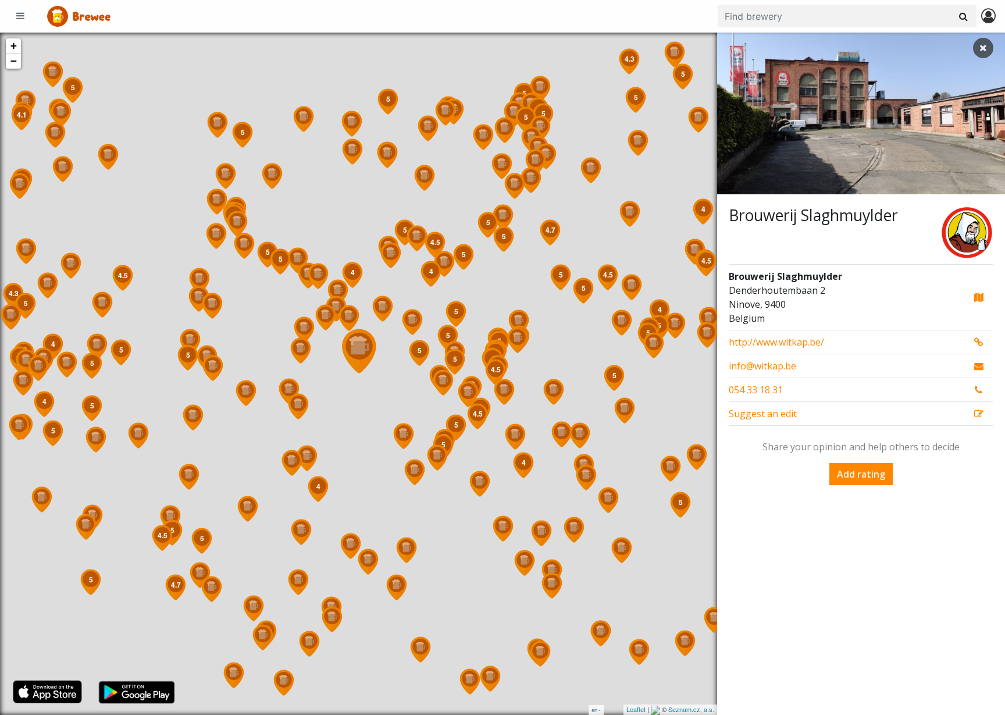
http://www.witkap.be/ (776, 342)
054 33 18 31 (756, 389)
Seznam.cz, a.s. (691, 709)
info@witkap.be (762, 366)
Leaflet (636, 709)
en (594, 710)
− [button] (13, 61)
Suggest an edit (763, 413)
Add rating (861, 474)
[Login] (988, 16)
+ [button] (13, 46)
